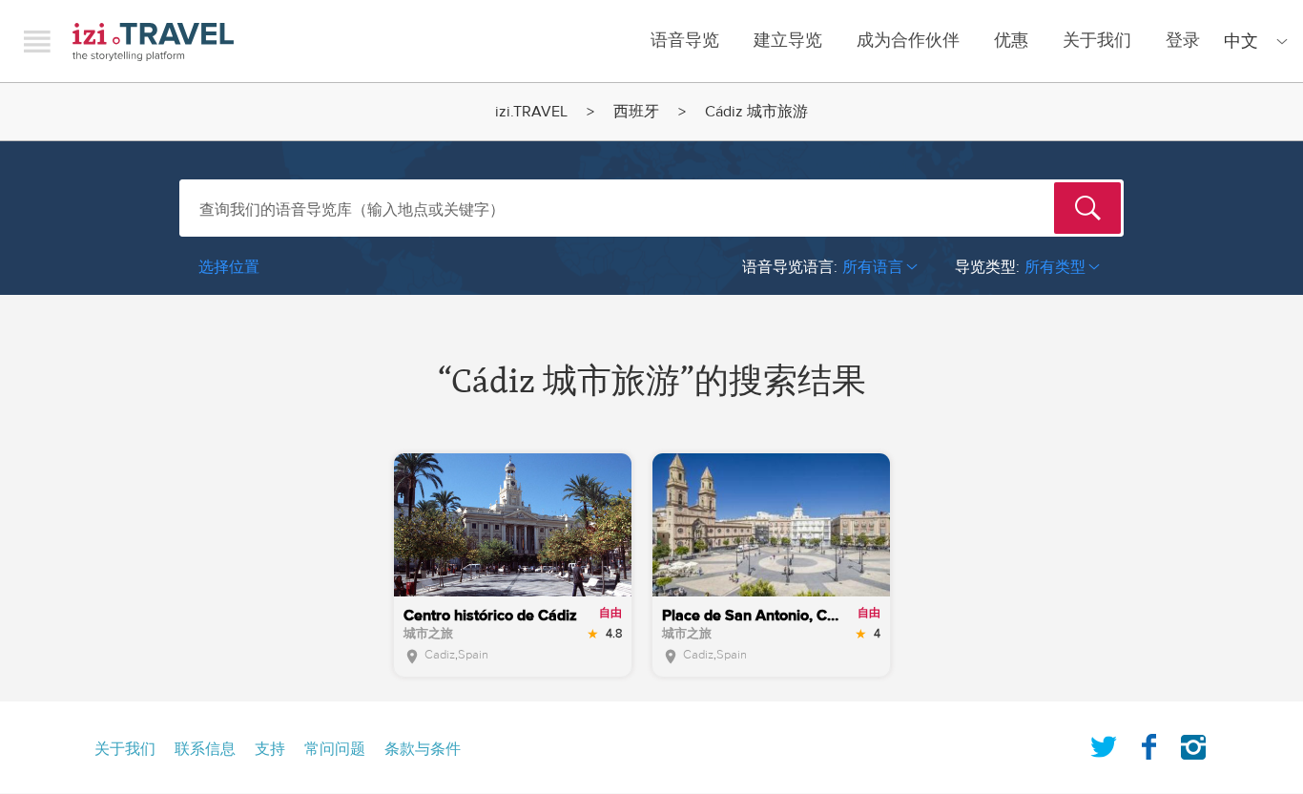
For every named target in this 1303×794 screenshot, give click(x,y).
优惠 (1011, 41)
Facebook (1148, 743)
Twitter (1103, 743)
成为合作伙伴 (908, 41)
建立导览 (788, 41)
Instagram (1193, 743)
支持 (270, 749)
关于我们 (1097, 41)
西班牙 (636, 111)
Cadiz (439, 654)
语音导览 (685, 41)
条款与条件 (422, 749)
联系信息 (205, 749)
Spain (473, 654)
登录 (1183, 41)
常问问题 (334, 749)
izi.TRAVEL (153, 41)
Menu (37, 41)
